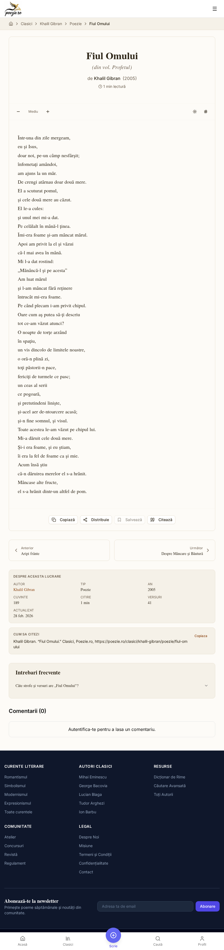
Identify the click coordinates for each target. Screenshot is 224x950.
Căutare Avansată (170, 785)
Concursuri (13, 845)
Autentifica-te (82, 729)
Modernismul (15, 794)
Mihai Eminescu (93, 777)
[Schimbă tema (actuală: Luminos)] (195, 111)
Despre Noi (89, 837)
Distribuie (100, 519)
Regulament (15, 863)
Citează (165, 519)
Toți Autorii (163, 794)
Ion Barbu (87, 811)
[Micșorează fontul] (18, 111)
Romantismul (15, 777)
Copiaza (200, 636)
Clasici (26, 23)
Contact (86, 872)
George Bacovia (93, 785)
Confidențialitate (93, 863)
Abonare (207, 906)
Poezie (76, 23)
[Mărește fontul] (48, 111)
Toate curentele (18, 811)
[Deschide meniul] (215, 9)
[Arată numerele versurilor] (206, 111)
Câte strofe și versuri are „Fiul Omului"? (47, 685)
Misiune (86, 845)
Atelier (10, 837)
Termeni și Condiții (95, 854)
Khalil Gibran (51, 23)
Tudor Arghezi (91, 803)
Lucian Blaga (90, 794)
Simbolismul (14, 785)
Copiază (67, 519)
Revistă (10, 854)
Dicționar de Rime (169, 777)
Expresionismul (17, 803)
